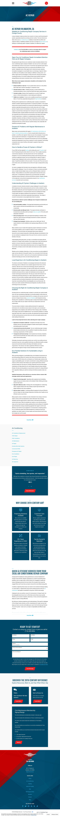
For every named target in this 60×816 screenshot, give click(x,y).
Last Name (33, 635)
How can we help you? (17, 651)
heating (27, 150)
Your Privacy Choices (27, 811)
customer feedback (30, 298)
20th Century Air (43, 41)
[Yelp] (31, 806)
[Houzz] (34, 806)
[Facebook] (22, 806)
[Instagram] (28, 806)
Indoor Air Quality (30, 786)
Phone (14, 639)
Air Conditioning (30, 781)
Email (32, 639)
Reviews (30, 794)
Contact (30, 797)
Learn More (18, 701)
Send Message (30, 668)
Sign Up (18, 742)
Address (14, 643)
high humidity (38, 98)
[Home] (29, 3)
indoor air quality (36, 211)
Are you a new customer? (17, 647)
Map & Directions (30, 771)
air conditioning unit (24, 39)
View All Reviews (30, 490)
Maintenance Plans (30, 791)
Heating (30, 783)
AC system (41, 150)
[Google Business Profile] (25, 806)
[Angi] (37, 806)
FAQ (30, 789)
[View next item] (31, 486)
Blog (30, 799)
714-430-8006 (30, 761)
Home (30, 778)
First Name (15, 635)
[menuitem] (30, 433)
